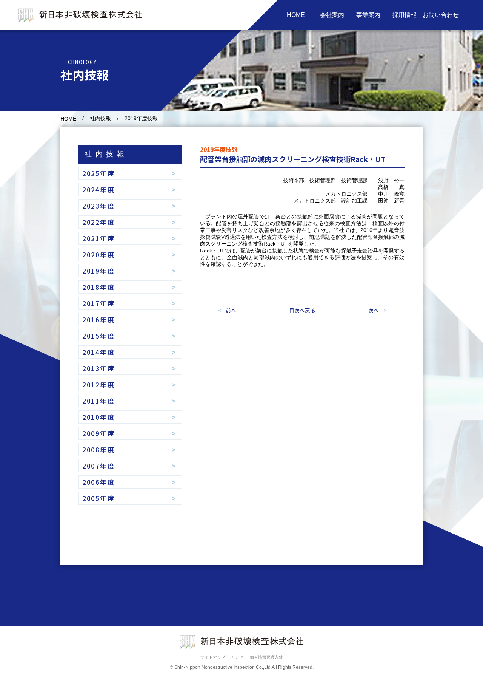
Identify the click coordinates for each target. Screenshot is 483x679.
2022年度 (98, 222)
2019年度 (98, 270)
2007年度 (98, 465)
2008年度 (98, 449)
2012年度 (98, 384)
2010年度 (98, 417)
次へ (373, 310)
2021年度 (98, 238)
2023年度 (98, 205)
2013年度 (98, 368)
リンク (237, 657)
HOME (68, 119)
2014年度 (98, 352)
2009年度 (98, 433)
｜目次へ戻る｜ (302, 310)
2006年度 (98, 482)
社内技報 (100, 118)
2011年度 (98, 400)
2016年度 (98, 319)
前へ (231, 310)
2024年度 (98, 189)
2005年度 (98, 498)
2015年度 (98, 335)
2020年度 (98, 254)
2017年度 (98, 303)
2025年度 (98, 173)
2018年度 (98, 287)
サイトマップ (212, 657)
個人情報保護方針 (266, 657)
